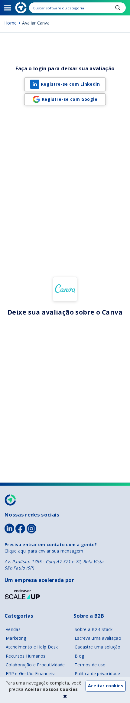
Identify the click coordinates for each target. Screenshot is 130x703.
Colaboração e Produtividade (35, 665)
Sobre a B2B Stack (94, 629)
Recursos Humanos (25, 656)
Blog (79, 656)
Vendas (13, 629)
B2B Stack (11, 500)
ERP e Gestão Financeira (31, 673)
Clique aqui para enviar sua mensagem (44, 551)
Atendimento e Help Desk (32, 647)
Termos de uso (90, 665)
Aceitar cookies (105, 685)
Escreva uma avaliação (98, 638)
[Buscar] (77, 8)
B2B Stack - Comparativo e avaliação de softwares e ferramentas (21, 7)
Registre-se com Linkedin (70, 84)
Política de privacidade (97, 673)
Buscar (117, 7)
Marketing (16, 638)
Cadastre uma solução (98, 647)
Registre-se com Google (69, 99)
